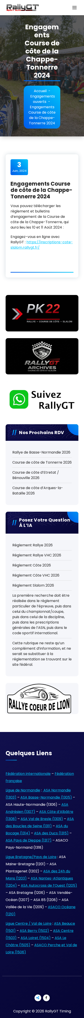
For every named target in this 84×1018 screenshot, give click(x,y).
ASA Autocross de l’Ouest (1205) (49, 885)
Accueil (40, 90)
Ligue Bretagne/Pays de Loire (31, 856)
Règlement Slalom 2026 (33, 585)
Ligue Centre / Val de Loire (29, 923)
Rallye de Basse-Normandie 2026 (41, 452)
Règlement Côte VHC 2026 (35, 575)
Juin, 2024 (19, 167)
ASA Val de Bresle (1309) (42, 818)
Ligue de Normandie (23, 790)
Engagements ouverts (42, 99)
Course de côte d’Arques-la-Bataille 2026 (37, 490)
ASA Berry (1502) (34, 930)
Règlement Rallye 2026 (32, 545)
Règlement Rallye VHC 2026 (36, 555)
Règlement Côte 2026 (31, 565)
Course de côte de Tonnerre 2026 (42, 462)
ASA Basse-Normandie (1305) (46, 797)
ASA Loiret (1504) (36, 937)
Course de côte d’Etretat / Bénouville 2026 (35, 475)
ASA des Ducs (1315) (51, 833)
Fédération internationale (28, 773)
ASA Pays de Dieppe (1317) (29, 840)
